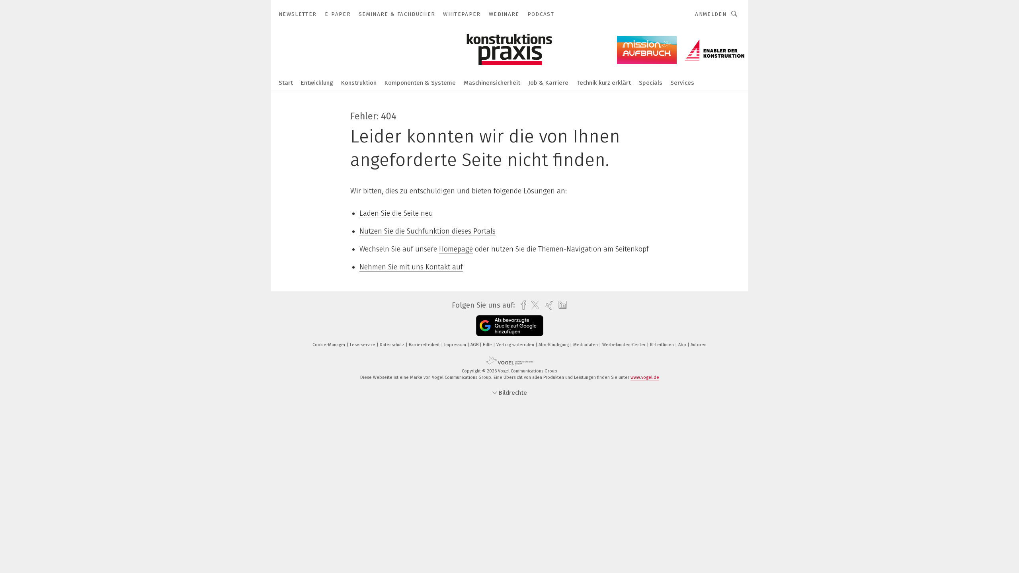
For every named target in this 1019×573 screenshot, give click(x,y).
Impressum (455, 344)
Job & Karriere (548, 82)
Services (682, 82)
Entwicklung (317, 82)
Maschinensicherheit (492, 82)
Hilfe (488, 344)
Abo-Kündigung (554, 344)
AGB (475, 344)
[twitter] (533, 305)
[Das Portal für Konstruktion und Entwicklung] (286, 82)
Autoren (699, 344)
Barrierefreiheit (425, 344)
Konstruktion (359, 82)
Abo (682, 344)
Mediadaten (586, 344)
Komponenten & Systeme (420, 82)
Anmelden (710, 14)
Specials (650, 82)
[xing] (547, 305)
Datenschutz (393, 344)
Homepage (456, 249)
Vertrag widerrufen (515, 344)
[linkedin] (561, 305)
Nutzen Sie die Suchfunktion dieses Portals (427, 231)
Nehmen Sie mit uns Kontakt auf (411, 267)
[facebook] (521, 305)
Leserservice (363, 344)
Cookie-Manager (329, 344)
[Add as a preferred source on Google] (509, 325)
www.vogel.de (645, 377)
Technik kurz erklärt (603, 82)
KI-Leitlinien (662, 344)
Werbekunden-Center (624, 344)
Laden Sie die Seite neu (396, 213)
